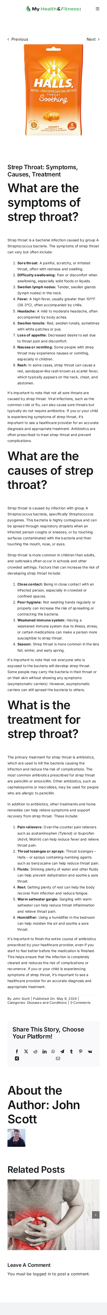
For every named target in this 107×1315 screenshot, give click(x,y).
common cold (18, 405)
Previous (19, 39)
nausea (62, 353)
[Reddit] (35, 1051)
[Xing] (16, 1058)
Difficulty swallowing (35, 275)
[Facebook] (16, 1051)
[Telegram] (62, 1051)
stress (92, 626)
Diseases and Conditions (47, 1003)
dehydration (57, 875)
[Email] (58, 1058)
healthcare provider (55, 423)
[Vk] (90, 1051)
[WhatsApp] (53, 1051)
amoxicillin (42, 781)
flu (37, 405)
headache (78, 311)
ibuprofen (86, 833)
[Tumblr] (71, 1051)
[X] (26, 1051)
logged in (42, 1273)
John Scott (21, 999)
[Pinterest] (80, 1051)
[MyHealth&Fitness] (53, 4)
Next (91, 39)
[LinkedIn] (44, 1051)
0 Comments (80, 1003)
